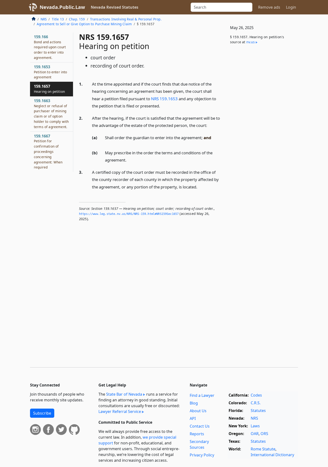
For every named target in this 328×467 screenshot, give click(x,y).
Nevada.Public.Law (62, 7)
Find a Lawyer (202, 395)
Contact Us (200, 426)
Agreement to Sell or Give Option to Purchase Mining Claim (84, 24)
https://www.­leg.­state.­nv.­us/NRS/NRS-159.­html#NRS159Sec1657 (129, 214)
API (193, 418)
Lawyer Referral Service (119, 411)
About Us (198, 410)
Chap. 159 (77, 19)
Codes (256, 395)
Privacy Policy (202, 455)
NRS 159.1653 (164, 98)
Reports (197, 433)
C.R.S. (256, 402)
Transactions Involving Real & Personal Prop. (126, 19)
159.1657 (49, 89)
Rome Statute (263, 449)
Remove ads (269, 7)
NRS (44, 19)
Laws (255, 426)
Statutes (258, 410)
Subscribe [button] (42, 413)
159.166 (50, 47)
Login (291, 7)
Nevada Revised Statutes (114, 7)
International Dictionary (272, 454)
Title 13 (58, 19)
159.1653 (50, 72)
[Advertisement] (262, 128)
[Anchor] (163, 106)
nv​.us (250, 42)
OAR (255, 433)
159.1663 (51, 113)
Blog (194, 403)
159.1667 (48, 151)
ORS (264, 433)
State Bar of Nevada (124, 394)
